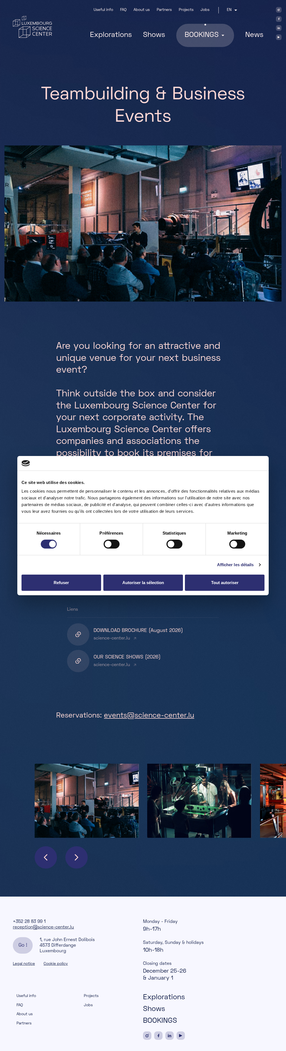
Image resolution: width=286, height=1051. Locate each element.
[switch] (112, 544)
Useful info (103, 10)
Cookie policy (56, 964)
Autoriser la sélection (143, 582)
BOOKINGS (160, 1021)
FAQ (123, 10)
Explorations (111, 35)
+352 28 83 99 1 (29, 922)
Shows (154, 35)
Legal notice (24, 964)
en (229, 10)
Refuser (61, 582)
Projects (186, 10)
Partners (164, 10)
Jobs (205, 10)
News (254, 35)
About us (142, 10)
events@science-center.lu (149, 716)
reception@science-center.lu (43, 927)
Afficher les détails (235, 564)
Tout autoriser (225, 582)
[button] (46, 857)
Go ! (22, 945)
